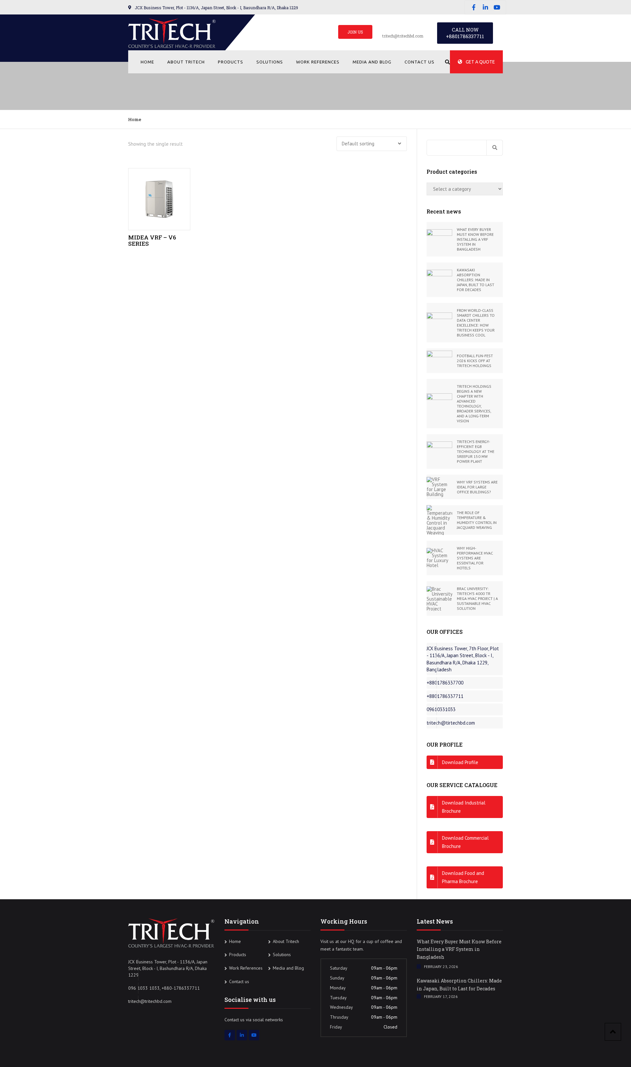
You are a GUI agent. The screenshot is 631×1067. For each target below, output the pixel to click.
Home (147, 62)
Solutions (269, 62)
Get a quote (480, 61)
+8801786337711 (465, 36)
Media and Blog (372, 62)
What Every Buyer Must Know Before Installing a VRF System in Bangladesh (459, 949)
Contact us (419, 62)
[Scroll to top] (613, 1032)
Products (230, 62)
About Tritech (186, 62)
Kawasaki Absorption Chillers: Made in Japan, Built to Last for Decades (459, 985)
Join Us (355, 32)
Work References (317, 62)
